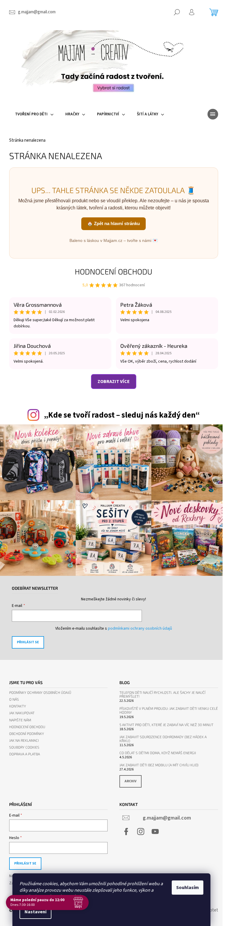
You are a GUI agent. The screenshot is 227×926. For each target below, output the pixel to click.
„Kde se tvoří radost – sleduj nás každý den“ (122, 415)
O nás (14, 699)
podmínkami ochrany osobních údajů (140, 628)
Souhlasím (187, 887)
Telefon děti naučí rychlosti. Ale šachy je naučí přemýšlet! (162, 694)
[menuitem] (34, 114)
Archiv (130, 781)
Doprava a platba (24, 754)
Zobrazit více (114, 381)
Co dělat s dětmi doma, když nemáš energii (157, 753)
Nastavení (35, 912)
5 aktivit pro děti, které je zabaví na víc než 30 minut (166, 725)
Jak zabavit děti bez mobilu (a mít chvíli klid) (158, 765)
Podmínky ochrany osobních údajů (40, 692)
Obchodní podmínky (26, 734)
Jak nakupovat (22, 713)
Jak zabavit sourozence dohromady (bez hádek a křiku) (163, 739)
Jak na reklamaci (24, 740)
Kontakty (17, 706)
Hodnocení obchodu (113, 271)
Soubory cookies (24, 747)
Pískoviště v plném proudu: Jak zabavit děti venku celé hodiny (168, 710)
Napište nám (20, 720)
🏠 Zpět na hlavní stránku (113, 223)
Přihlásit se (28, 642)
